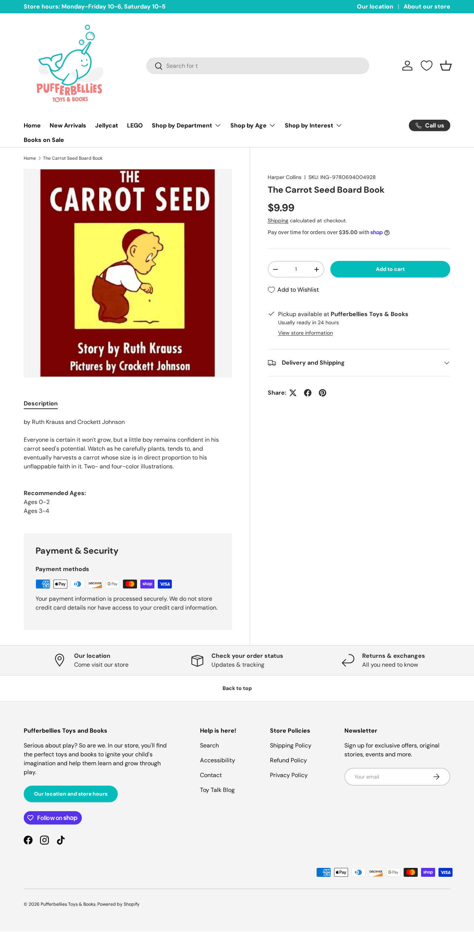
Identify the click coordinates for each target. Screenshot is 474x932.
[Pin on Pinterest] (322, 392)
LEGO (135, 125)
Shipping (278, 220)
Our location (375, 6)
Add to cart (390, 269)
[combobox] (257, 65)
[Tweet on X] (293, 392)
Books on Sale (44, 140)
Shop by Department (182, 125)
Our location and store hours (70, 793)
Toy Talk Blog (217, 790)
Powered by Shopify (118, 904)
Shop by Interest (309, 125)
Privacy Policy (289, 775)
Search (209, 745)
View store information (305, 332)
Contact (211, 775)
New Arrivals (68, 125)
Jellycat (106, 125)
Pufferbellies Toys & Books (68, 904)
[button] (446, 65)
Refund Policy (288, 760)
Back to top (237, 688)
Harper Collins (284, 177)
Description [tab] (41, 403)
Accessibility (217, 760)
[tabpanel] (128, 444)
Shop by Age (248, 125)
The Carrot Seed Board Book (73, 158)
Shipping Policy (290, 745)
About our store (427, 6)
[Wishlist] (426, 65)
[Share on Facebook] (307, 392)
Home (32, 125)
